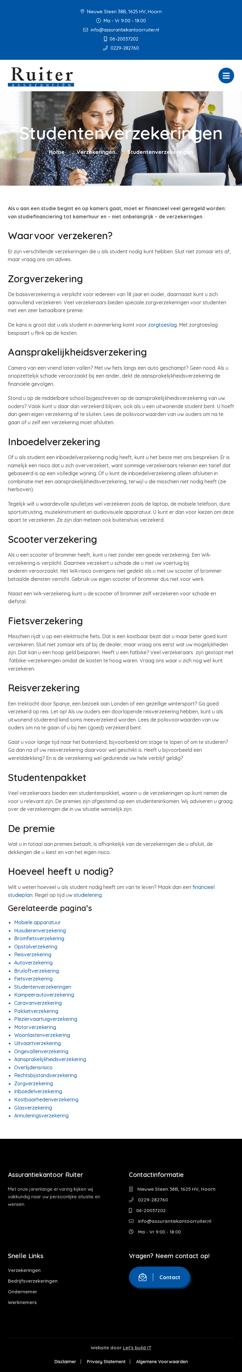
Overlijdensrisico (33, 1067)
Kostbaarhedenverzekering (46, 1099)
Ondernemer (22, 1292)
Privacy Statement (106, 1361)
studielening (88, 895)
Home (57, 152)
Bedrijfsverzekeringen (33, 1281)
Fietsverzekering (33, 979)
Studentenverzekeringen (42, 987)
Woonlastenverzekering (42, 1035)
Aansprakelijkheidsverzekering (50, 1059)
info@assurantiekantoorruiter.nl (124, 30)
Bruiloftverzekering (36, 971)
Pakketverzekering (36, 1011)
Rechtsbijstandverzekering (45, 1075)
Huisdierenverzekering (40, 930)
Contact (169, 1277)
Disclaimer (65, 1361)
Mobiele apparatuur (37, 922)
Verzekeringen (96, 152)
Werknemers (22, 1302)
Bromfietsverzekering (39, 938)
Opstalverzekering (35, 946)
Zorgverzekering (33, 1083)
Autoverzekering (33, 962)
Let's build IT (137, 1348)
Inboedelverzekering (38, 1091)
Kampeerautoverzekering (44, 995)
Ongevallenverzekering (41, 1051)
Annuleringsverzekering (41, 1115)
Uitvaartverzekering (37, 1043)
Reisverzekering (32, 954)
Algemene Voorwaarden (162, 1361)
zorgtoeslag (162, 325)
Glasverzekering (33, 1108)
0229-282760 (124, 48)
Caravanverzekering (38, 1003)
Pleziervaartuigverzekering (45, 1019)
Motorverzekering (35, 1027)
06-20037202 (123, 39)
